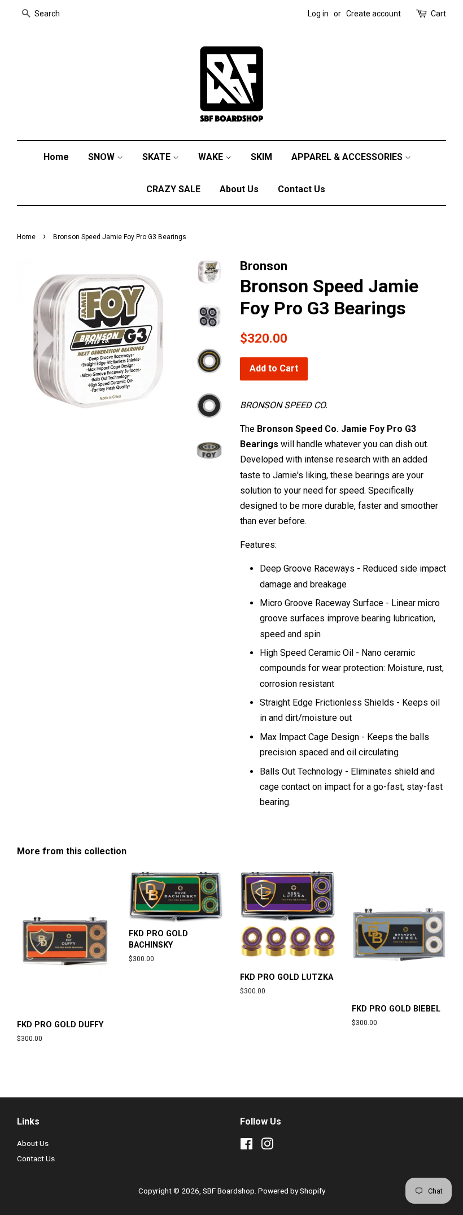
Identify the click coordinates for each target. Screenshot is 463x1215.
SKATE (157, 157)
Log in (318, 13)
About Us (239, 189)
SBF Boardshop (229, 1190)
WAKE (211, 157)
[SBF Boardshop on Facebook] (246, 1146)
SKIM (261, 157)
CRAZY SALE (173, 189)
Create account (373, 13)
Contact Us (301, 189)
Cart (438, 13)
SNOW (102, 157)
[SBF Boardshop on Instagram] (267, 1146)
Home (56, 157)
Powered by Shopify (291, 1190)
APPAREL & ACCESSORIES (348, 157)
